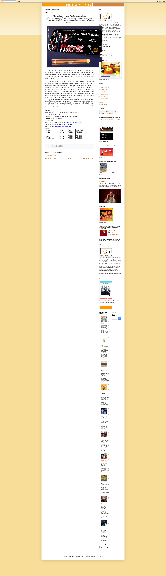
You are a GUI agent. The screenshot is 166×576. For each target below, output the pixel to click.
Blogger (101, 556)
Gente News (104, 91)
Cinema (102, 92)
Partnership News (105, 87)
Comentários (104, 55)
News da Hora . (104, 96)
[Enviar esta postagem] (52, 145)
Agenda (54, 148)
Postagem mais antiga (88, 158)
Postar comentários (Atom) (55, 161)
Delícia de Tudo (104, 89)
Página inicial (70, 158)
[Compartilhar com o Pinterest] (62, 146)
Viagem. (108, 319)
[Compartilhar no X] (58, 146)
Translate (111, 113)
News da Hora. (113, 230)
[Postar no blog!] (57, 146)
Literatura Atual (104, 98)
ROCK (58, 148)
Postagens (104, 52)
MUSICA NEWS (104, 94)
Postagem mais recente (50, 158)
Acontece (51, 148)
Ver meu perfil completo (113, 234)
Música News (103, 181)
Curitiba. (108, 478)
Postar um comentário (52, 155)
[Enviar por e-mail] (55, 146)
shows (61, 148)
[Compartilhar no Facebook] (60, 146)
